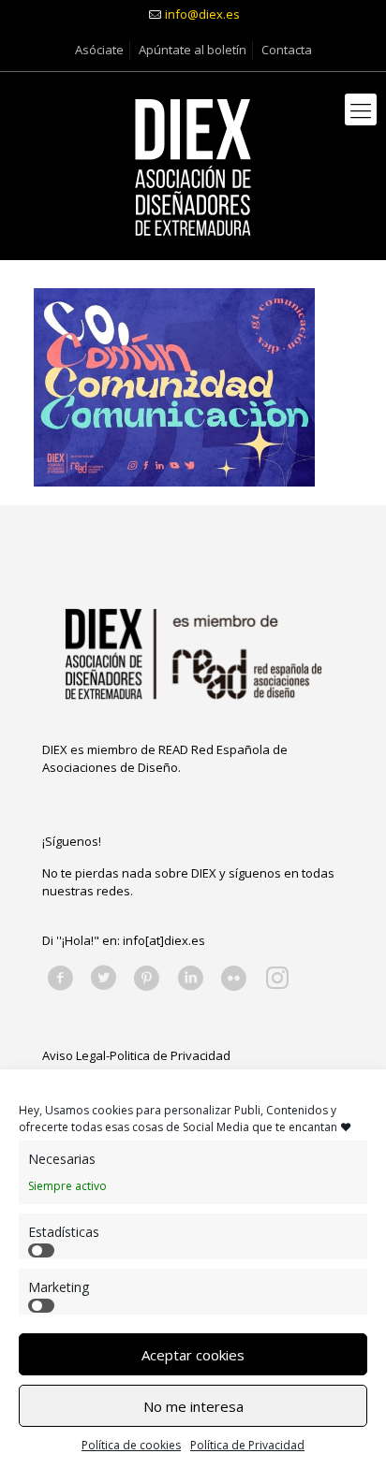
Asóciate (99, 49)
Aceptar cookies (193, 1354)
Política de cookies (131, 1445)
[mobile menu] (361, 109)
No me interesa (193, 1406)
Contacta (286, 49)
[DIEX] (193, 165)
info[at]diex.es (164, 940)
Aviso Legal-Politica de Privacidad (136, 1055)
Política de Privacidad (247, 1445)
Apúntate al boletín (192, 49)
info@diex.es (202, 14)
